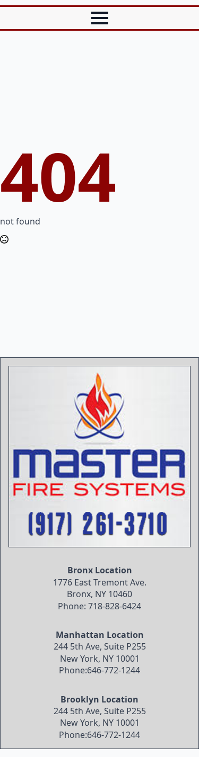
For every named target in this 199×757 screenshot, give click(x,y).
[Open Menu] (99, 18)
